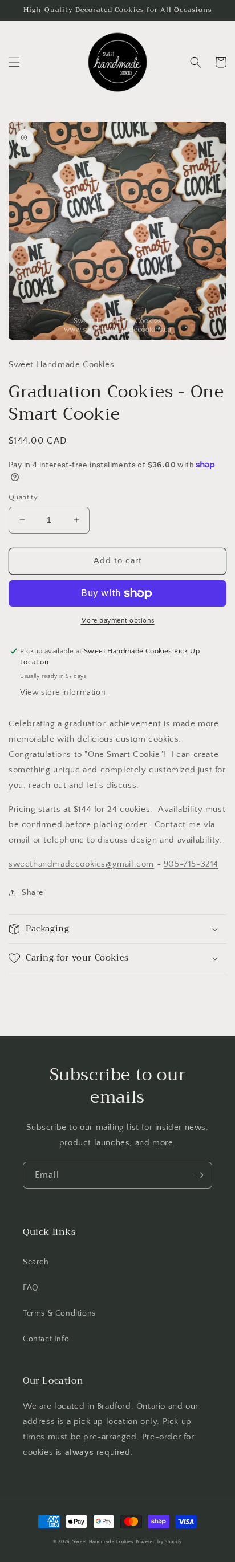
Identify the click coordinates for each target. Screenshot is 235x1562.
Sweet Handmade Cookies (102, 1541)
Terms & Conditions (59, 1313)
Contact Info (46, 1339)
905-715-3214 (191, 864)
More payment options (118, 620)
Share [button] (32, 892)
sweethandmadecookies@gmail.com (81, 864)
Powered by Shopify (159, 1541)
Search (36, 1262)
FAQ (31, 1287)
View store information (63, 692)
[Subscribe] (199, 1175)
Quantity (23, 497)
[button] (14, 62)
